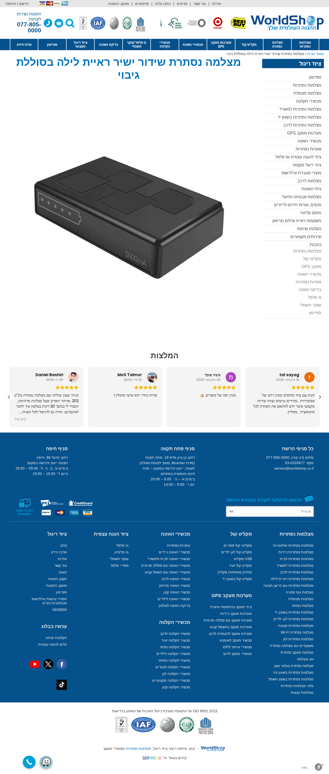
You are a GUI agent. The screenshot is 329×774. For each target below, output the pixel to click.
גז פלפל (314, 297)
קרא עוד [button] (20, 419)
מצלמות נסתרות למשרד (300, 109)
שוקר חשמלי (310, 305)
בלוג (63, 545)
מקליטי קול (312, 259)
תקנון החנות (57, 579)
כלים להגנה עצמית (52, 644)
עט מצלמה (305, 659)
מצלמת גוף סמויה (300, 592)
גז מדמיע (121, 552)
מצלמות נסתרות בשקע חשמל (291, 679)
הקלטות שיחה (56, 638)
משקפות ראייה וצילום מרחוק (296, 221)
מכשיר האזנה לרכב (175, 579)
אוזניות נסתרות (308, 149)
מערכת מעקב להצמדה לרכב (230, 634)
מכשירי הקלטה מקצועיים (171, 680)
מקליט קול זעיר (240, 565)
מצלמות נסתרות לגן (298, 639)
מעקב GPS (311, 266)
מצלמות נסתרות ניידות (296, 552)
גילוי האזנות (311, 189)
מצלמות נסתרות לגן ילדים (293, 619)
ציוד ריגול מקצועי (80, 44)
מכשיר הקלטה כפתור (174, 660)
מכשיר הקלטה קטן (176, 687)
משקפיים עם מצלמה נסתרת (292, 646)
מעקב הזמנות (118, 4)
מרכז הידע (24, 44)
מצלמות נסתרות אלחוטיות (293, 545)
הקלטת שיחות (309, 229)
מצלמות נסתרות (305, 44)
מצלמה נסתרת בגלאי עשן (294, 666)
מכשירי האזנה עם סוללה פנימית (165, 565)
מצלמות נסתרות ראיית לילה (292, 579)
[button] (320, 397)
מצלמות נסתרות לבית (297, 559)
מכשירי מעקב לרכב (237, 654)
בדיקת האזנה (108, 44)
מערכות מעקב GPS (221, 44)
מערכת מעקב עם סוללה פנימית (228, 620)
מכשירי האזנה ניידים (174, 552)
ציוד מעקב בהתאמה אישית (231, 607)
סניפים (182, 4)
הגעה (63, 572)
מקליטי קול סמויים (238, 545)
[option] (226, 23)
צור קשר (200, 4)
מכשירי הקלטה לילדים (173, 654)
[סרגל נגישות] (319, 767)
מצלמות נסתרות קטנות (296, 626)
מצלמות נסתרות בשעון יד (299, 117)
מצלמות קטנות (302, 692)
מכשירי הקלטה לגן (176, 674)
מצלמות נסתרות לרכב (302, 125)
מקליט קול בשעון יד (237, 579)
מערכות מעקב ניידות (236, 613)
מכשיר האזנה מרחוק (174, 585)
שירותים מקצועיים (305, 237)
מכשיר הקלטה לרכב (175, 634)
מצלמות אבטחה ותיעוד (301, 197)
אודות (216, 4)
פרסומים (142, 4)
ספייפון (52, 44)
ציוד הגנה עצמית (111, 534)
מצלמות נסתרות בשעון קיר (293, 672)
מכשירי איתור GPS (237, 647)
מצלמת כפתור (302, 606)
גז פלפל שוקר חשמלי (136, 44)
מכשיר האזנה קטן (176, 592)
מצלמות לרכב (309, 181)
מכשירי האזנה (192, 44)
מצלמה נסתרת (277, 44)
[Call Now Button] (29, 762)
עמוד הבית (315, 54)
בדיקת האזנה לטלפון (174, 606)
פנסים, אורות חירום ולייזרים (297, 205)
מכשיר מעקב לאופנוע (236, 640)
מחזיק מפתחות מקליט (234, 572)
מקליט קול (249, 44)
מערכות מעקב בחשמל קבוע (231, 627)
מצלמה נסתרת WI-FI (297, 632)
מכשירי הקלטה (165, 44)
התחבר (10, 4)
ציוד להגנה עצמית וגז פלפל (298, 157)
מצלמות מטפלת (307, 93)
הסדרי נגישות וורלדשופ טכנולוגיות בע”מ (49, 601)
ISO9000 (59, 610)
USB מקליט (243, 559)
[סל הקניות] (58, 23)
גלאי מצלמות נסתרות (297, 686)
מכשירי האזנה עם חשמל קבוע (167, 572)
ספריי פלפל (120, 565)
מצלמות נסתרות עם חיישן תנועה (288, 585)
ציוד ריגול (57, 534)
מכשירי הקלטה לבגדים (173, 667)
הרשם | (23, 4)
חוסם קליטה (310, 213)
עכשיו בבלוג (54, 626)
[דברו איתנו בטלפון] (48, 23)
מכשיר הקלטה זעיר (175, 640)
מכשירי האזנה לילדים (174, 599)
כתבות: (315, 244)
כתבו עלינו (163, 4)
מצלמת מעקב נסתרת (297, 652)
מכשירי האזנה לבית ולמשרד (169, 559)
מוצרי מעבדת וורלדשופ (301, 173)
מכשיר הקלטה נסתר (175, 647)
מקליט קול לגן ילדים (236, 552)
